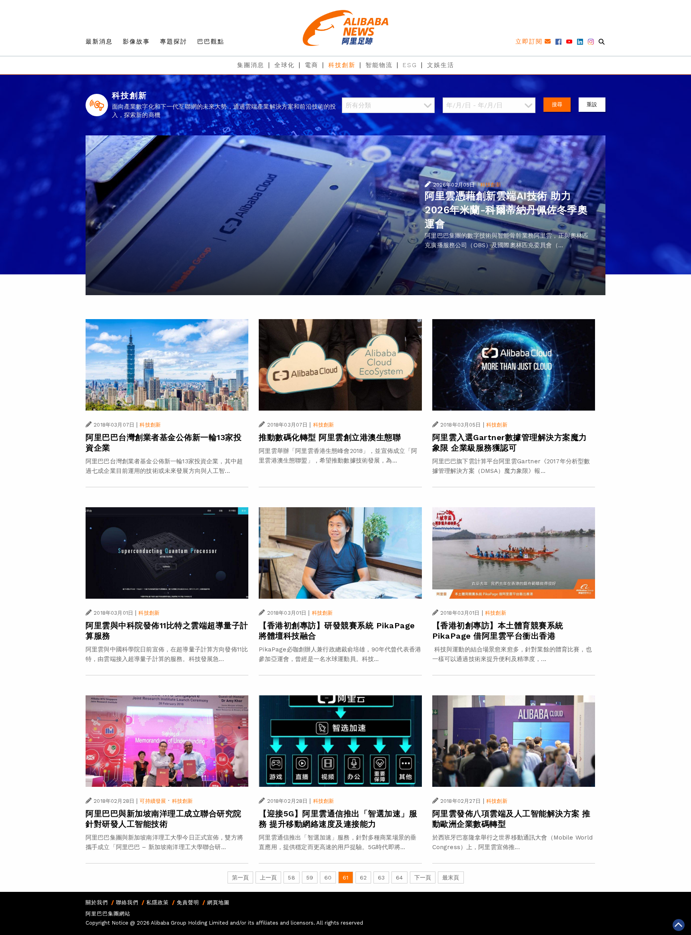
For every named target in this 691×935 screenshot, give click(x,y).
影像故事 (136, 41)
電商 (311, 65)
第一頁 (240, 877)
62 (363, 877)
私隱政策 (157, 902)
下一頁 (422, 877)
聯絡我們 (127, 902)
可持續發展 (153, 801)
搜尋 (557, 104)
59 (309, 877)
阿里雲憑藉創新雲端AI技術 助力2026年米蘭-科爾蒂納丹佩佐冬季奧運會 (506, 210)
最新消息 (99, 41)
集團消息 (250, 65)
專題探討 (173, 41)
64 (399, 877)
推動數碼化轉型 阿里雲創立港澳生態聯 (330, 437)
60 (328, 877)
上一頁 (268, 877)
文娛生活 (440, 65)
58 (291, 877)
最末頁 (450, 877)
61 (345, 877)
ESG (410, 65)
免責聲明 (188, 902)
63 (381, 877)
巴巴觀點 (210, 41)
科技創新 (341, 65)
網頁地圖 (218, 902)
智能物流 (379, 65)
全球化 (284, 65)
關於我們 (97, 902)
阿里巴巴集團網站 (108, 914)
